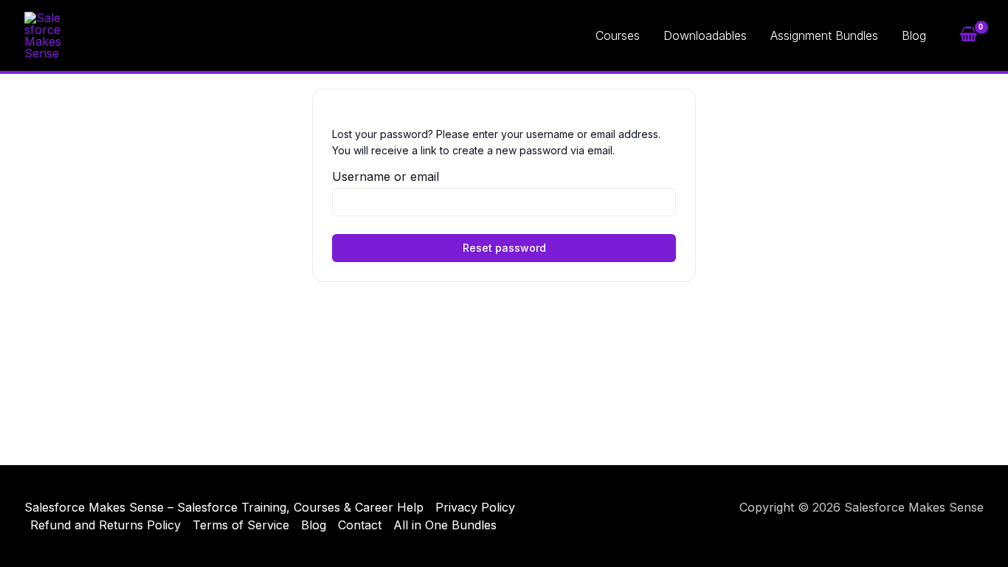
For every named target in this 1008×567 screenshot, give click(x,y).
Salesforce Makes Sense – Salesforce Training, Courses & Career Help (224, 507)
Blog (914, 35)
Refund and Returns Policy (105, 525)
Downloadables (705, 35)
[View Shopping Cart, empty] (968, 35)
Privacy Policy (475, 507)
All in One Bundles (445, 525)
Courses (618, 35)
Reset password (504, 247)
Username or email (385, 176)
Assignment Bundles (824, 35)
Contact (360, 525)
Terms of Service (241, 525)
